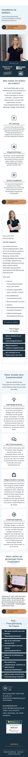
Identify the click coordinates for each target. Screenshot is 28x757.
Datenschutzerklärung (10, 752)
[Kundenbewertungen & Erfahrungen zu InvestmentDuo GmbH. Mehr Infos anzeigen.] (14, 726)
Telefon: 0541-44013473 (11, 710)
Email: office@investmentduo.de (13, 708)
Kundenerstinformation (14, 754)
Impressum (20, 752)
